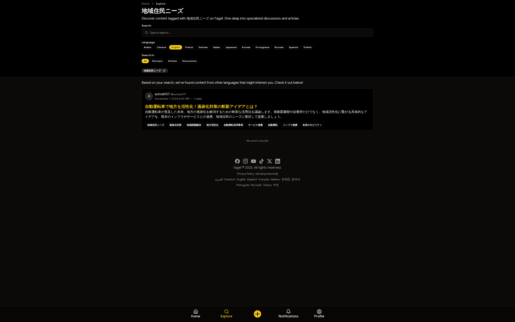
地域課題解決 (194, 124)
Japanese (231, 47)
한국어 (296, 179)
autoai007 (162, 94)
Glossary (157, 60)
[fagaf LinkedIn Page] (277, 161)
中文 (276, 185)
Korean (246, 47)
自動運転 (273, 124)
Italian (216, 47)
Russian (279, 47)
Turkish (307, 47)
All (145, 60)
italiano (275, 179)
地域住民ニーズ (152, 70)
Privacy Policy (245, 173)
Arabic (147, 47)
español (252, 179)
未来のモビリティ (312, 124)
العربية (219, 179)
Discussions (189, 60)
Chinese (161, 47)
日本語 (286, 179)
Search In (148, 55)
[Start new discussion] (257, 314)
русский (256, 185)
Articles (172, 60)
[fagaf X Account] (269, 161)
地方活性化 (212, 124)
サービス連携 (255, 124)
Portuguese (262, 47)
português (242, 185)
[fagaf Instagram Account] (245, 161)
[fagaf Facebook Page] (237, 161)
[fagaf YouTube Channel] (253, 161)
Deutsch (230, 179)
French (189, 47)
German (203, 47)
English (175, 47)
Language (148, 42)
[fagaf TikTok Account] (261, 161)
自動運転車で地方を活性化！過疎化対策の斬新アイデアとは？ (201, 106)
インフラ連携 (290, 124)
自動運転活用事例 (233, 124)
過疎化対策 (175, 124)
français (264, 179)
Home (145, 3)
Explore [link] (160, 3)
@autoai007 (178, 94)
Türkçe (267, 185)
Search (146, 25)
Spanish (293, 47)
